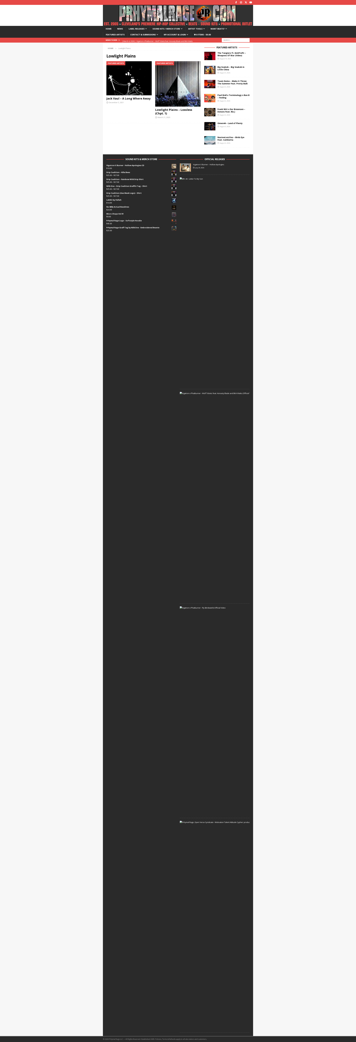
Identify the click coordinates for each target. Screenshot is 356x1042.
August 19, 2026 (225, 59)
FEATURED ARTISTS (227, 47)
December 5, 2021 (116, 102)
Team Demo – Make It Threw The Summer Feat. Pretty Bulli (232, 82)
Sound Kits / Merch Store (166, 28)
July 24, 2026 (199, 168)
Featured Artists (115, 34)
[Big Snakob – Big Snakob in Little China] (209, 70)
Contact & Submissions (143, 34)
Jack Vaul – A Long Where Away (128, 98)
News (120, 28)
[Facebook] (236, 2)
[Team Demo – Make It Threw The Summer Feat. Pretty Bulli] (209, 84)
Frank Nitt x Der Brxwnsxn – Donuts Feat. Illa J (231, 110)
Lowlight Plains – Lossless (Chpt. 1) (173, 111)
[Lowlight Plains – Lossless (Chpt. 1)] (178, 84)
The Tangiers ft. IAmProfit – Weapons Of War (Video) (231, 54)
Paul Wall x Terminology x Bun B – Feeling (233, 96)
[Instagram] (240, 2)
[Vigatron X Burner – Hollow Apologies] (185, 167)
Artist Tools (195, 28)
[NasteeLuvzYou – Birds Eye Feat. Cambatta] (209, 140)
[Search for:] (236, 40)
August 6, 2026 (225, 73)
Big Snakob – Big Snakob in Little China (230, 68)
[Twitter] (245, 2)
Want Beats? (218, 28)
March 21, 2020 (164, 117)
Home (109, 28)
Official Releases (215, 159)
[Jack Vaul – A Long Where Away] (129, 78)
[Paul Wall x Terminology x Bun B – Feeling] (209, 98)
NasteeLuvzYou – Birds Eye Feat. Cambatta (230, 138)
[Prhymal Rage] (178, 24)
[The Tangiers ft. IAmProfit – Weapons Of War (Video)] (209, 56)
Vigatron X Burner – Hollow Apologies (208, 164)
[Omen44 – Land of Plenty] (209, 126)
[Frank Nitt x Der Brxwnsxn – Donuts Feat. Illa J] (209, 112)
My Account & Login (175, 34)
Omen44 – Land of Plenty (230, 123)
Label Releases (136, 28)
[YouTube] (250, 2)
